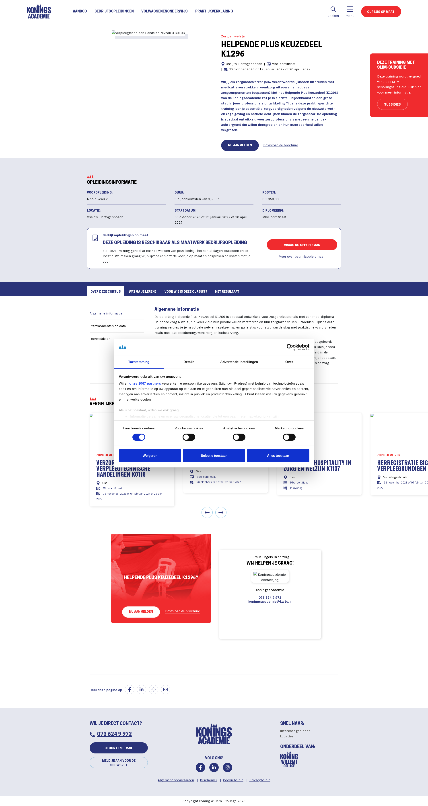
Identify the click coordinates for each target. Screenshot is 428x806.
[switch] (189, 437)
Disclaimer (208, 780)
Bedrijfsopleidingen (114, 11)
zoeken (333, 16)
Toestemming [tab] (138, 362)
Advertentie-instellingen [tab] (239, 362)
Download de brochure (280, 145)
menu (350, 16)
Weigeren (150, 455)
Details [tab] (188, 362)
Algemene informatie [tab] (106, 313)
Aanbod (80, 11)
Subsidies (392, 104)
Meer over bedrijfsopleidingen (302, 257)
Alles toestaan (278, 455)
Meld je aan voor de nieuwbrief (119, 763)
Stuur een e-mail (119, 748)
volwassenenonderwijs (164, 11)
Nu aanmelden (240, 145)
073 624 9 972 (270, 598)
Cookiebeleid (233, 780)
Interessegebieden (295, 731)
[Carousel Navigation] (214, 513)
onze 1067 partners (145, 383)
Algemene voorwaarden (176, 780)
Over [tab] (289, 362)
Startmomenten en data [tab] (108, 326)
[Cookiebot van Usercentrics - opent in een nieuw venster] (289, 347)
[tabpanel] (214, 332)
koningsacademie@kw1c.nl (270, 602)
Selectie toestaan (214, 455)
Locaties (287, 736)
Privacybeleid (259, 780)
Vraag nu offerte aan (302, 245)
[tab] (105, 291)
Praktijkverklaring (214, 11)
